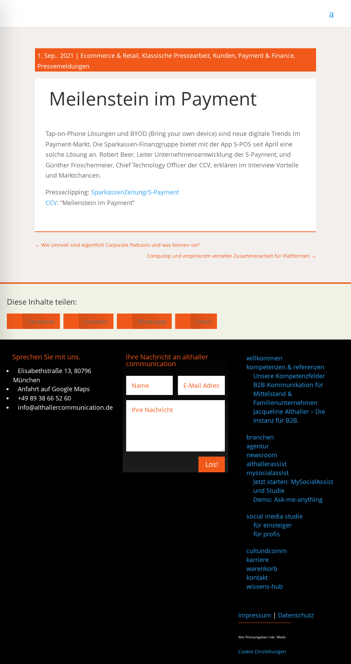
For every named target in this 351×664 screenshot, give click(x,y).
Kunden (224, 55)
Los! (211, 464)
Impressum (254, 615)
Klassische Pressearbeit (176, 55)
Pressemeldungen (63, 66)
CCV (51, 203)
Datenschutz (296, 615)
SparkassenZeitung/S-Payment (135, 192)
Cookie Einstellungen (262, 651)
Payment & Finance (266, 55)
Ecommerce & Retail (110, 55)
